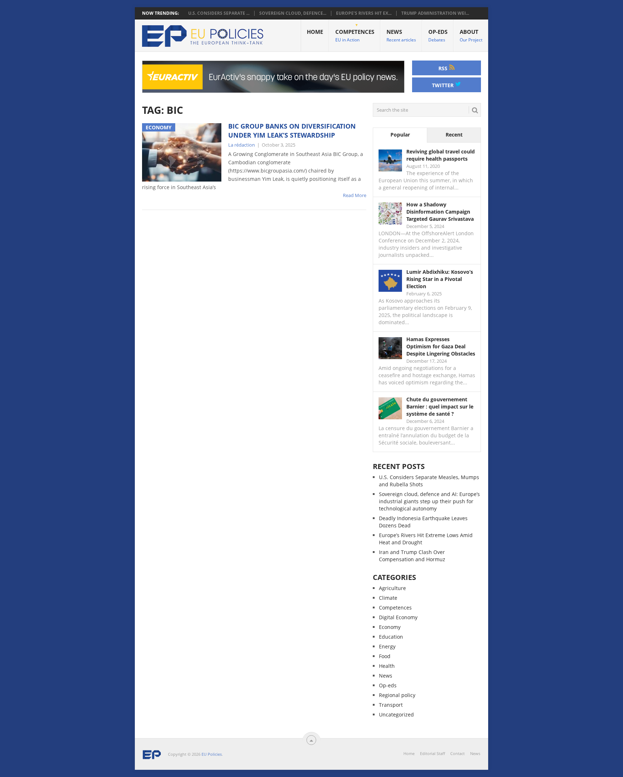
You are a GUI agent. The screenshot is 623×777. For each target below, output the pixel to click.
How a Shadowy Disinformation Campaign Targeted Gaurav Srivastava (440, 211)
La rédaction (241, 145)
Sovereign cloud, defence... (292, 13)
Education (391, 636)
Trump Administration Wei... (435, 13)
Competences (354, 35)
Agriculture (392, 588)
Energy (387, 646)
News (401, 35)
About (471, 35)
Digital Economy (398, 617)
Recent (454, 134)
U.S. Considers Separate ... (218, 13)
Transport (391, 704)
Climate (388, 597)
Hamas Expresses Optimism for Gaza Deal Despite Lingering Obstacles (440, 346)
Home (315, 31)
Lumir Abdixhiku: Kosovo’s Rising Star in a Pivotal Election (439, 279)
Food (384, 656)
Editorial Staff (432, 753)
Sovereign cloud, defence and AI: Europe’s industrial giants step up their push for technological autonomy (429, 501)
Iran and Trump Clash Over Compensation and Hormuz (412, 556)
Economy (390, 627)
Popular (400, 134)
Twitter (443, 85)
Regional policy (397, 695)
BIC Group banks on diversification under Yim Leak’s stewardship (292, 130)
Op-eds (437, 35)
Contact (457, 753)
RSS (443, 68)
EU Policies (212, 754)
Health (387, 665)
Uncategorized (396, 714)
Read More (354, 195)
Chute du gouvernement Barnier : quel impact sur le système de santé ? (439, 406)
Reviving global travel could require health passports (440, 155)
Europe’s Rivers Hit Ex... (364, 13)
